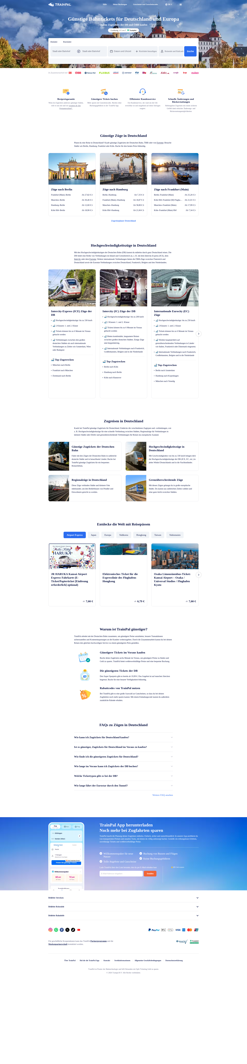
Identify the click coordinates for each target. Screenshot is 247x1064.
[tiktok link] (73, 962)
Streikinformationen (120, 993)
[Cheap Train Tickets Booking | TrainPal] (59, 4)
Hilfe (96, 4)
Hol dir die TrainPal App (85, 993)
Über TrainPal (65, 993)
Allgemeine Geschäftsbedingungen (148, 993)
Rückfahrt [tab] (68, 42)
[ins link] (50, 962)
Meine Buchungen (112, 4)
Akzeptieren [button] (190, 1053)
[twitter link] (67, 962)
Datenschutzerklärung (178, 993)
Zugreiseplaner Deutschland (123, 227)
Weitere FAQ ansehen (161, 820)
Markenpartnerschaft (58, 976)
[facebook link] (62, 962)
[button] (166, 4)
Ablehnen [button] (174, 1053)
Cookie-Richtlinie (118, 1060)
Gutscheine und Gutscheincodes (140, 4)
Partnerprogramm (107, 973)
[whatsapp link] (56, 962)
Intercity (115, 265)
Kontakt (103, 993)
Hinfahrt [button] (54, 42)
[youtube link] (79, 962)
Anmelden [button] (191, 4)
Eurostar (78, 149)
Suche (190, 51)
